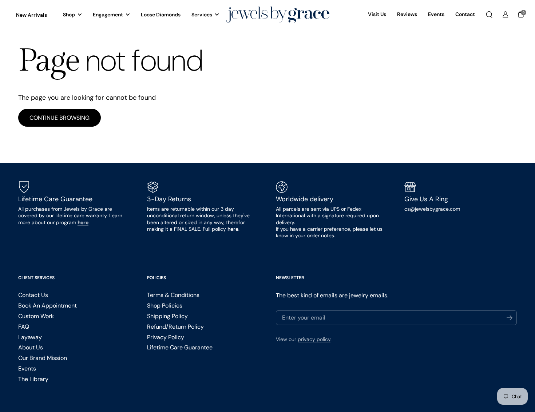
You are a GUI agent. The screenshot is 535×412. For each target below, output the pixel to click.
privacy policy (314, 339)
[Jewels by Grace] (277, 15)
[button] (489, 14)
